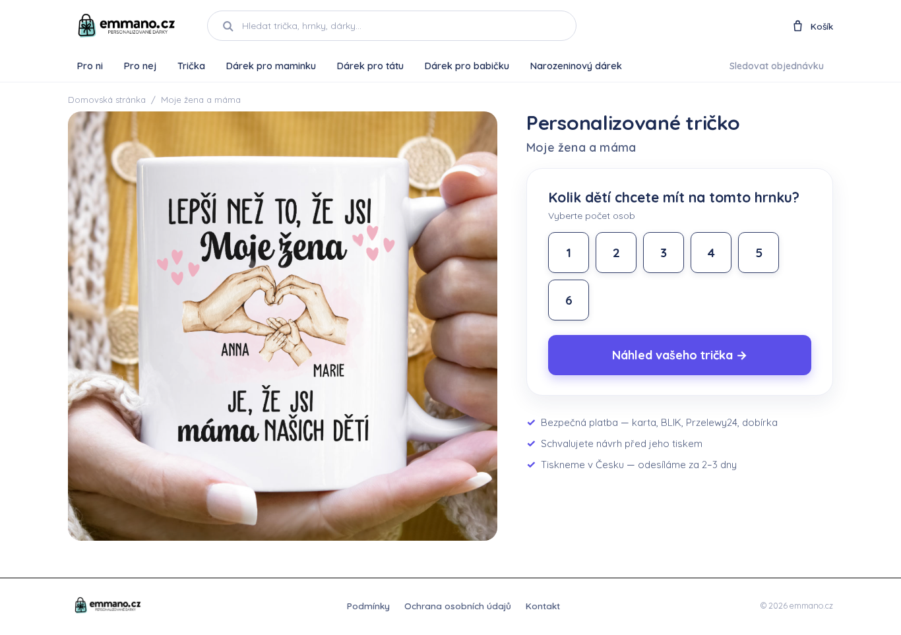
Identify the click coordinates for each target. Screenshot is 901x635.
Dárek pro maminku (271, 65)
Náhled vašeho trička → (679, 355)
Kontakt (543, 605)
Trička (191, 65)
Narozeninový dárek (576, 65)
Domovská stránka (107, 99)
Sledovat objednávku (777, 66)
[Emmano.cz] (107, 605)
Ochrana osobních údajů (457, 605)
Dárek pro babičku (467, 65)
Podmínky (368, 605)
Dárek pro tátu (370, 65)
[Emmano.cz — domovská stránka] (125, 25)
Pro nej (140, 65)
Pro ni (90, 65)
